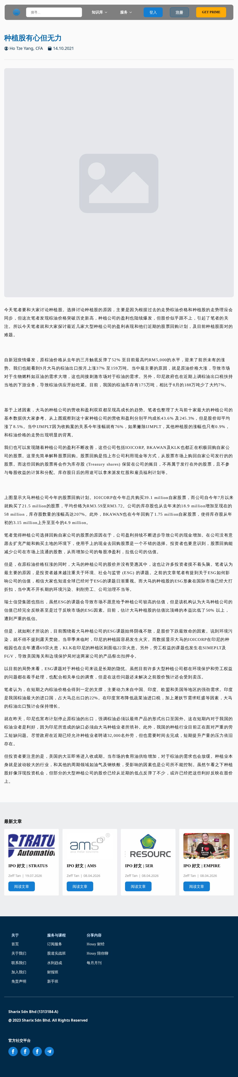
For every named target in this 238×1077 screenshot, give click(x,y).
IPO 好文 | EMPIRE (201, 865)
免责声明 (18, 981)
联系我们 (18, 963)
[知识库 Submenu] (107, 12)
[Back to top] (228, 1067)
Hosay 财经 (96, 944)
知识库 (97, 12)
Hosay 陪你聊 (97, 953)
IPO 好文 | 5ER (139, 865)
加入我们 (18, 972)
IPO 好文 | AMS (81, 865)
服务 (124, 12)
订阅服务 (54, 944)
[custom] (49, 1051)
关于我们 (18, 953)
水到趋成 (54, 963)
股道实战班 (56, 953)
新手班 (52, 981)
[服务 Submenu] (132, 12)
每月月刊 (94, 963)
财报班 (52, 972)
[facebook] (13, 1051)
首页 (15, 944)
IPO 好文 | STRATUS (28, 865)
